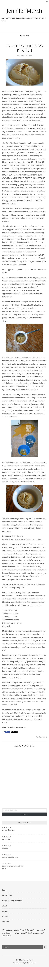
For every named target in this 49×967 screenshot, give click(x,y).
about (4, 906)
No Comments (41, 737)
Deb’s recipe (18, 539)
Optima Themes (30, 963)
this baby (5, 848)
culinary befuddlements (10, 857)
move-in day (6, 839)
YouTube (5, 921)
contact (5, 916)
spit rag (42, 191)
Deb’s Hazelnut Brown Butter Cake (15, 128)
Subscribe (24, 814)
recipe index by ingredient (12, 900)
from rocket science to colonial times (12, 867)
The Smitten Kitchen (33, 539)
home (4, 890)
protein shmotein (8, 830)
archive (5, 911)
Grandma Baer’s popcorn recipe (31, 602)
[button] (47, 2)
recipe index (7, 895)
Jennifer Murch (24, 10)
